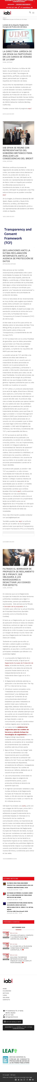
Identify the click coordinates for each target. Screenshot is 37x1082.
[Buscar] (29, 13)
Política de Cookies (8, 1077)
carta (24, 806)
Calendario (7, 991)
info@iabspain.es (11, 1017)
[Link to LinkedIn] (21, 1079)
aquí (30, 108)
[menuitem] (19, 1)
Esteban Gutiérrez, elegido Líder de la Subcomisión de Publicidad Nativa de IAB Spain (20, 895)
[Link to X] (15, 1079)
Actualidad (6, 264)
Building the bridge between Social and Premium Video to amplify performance (21, 960)
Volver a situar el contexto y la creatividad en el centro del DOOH (21, 937)
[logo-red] (8, 13)
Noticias (9, 62)
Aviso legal (29, 1077)
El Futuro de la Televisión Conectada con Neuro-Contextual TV (21, 948)
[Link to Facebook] (27, 1079)
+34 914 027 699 (11, 7)
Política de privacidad (19, 1077)
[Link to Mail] (32, 1079)
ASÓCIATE (11, 4)
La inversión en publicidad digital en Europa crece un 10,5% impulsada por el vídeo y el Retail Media (20, 907)
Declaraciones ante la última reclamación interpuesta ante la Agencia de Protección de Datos (18, 255)
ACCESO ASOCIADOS (23, 4)
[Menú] (33, 12)
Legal (4, 62)
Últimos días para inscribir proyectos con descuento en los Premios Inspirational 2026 (20, 885)
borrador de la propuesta (13, 606)
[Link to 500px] (18, 1079)
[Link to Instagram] (24, 1079)
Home (5, 988)
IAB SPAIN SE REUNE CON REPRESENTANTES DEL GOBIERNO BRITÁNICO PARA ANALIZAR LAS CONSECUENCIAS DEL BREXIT (18, 153)
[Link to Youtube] (30, 1079)
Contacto (6, 999)
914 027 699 (9, 1015)
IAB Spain (6, 997)
